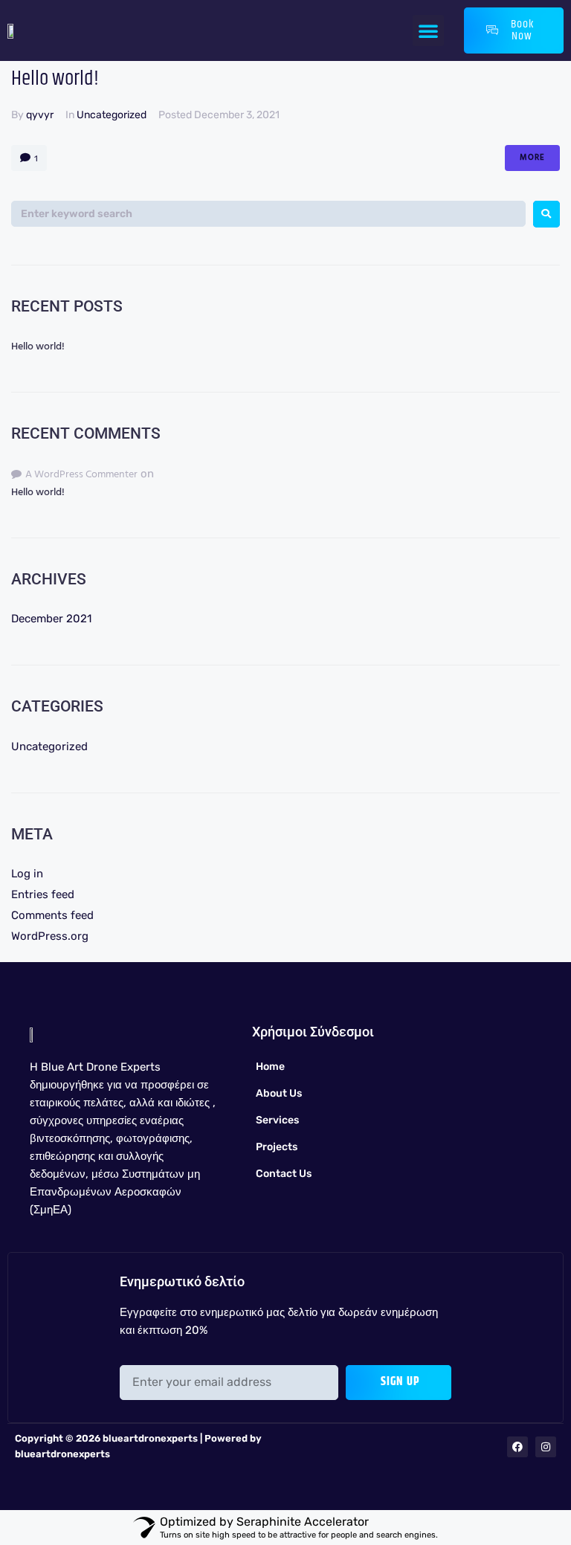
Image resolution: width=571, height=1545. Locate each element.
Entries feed (42, 894)
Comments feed (52, 915)
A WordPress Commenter (81, 474)
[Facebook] (517, 1446)
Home (270, 1066)
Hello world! (55, 78)
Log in (27, 873)
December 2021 (51, 618)
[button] (428, 30)
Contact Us (284, 1173)
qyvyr (40, 115)
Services (277, 1120)
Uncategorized (111, 115)
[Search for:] (268, 214)
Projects (276, 1147)
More (532, 157)
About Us (279, 1093)
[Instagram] (545, 1446)
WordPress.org (49, 936)
